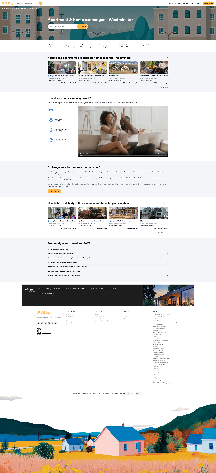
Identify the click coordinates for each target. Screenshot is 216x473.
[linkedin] (49, 323)
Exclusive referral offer (158, 316)
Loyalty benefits (157, 385)
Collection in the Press (158, 352)
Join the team (69, 316)
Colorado (24, 8)
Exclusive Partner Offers (159, 364)
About (67, 314)
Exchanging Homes (158, 350)
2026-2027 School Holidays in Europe (163, 383)
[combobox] (29, 3)
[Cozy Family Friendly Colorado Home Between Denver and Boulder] (62, 72)
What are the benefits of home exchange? (60, 253)
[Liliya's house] (154, 218)
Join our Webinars (157, 320)
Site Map (122, 393)
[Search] (40, 3)
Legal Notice (114, 393)
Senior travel (156, 379)
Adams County (34, 8)
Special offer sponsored (159, 360)
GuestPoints (98, 318)
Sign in (199, 3)
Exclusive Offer (157, 370)
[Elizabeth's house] (123, 72)
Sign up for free (208, 3)
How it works (156, 366)
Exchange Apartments (158, 344)
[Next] (167, 58)
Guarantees (98, 323)
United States (15, 8)
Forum (125, 316)
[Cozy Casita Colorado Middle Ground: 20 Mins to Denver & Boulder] (92, 72)
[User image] (73, 71)
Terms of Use (76, 393)
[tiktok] (45, 323)
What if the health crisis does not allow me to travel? (64, 271)
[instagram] (42, 323)
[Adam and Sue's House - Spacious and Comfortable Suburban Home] (123, 218)
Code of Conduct (86, 393)
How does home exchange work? (58, 249)
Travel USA (155, 336)
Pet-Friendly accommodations (161, 340)
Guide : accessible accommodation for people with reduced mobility (165, 323)
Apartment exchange (158, 381)
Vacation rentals (157, 318)
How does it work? (188, 3)
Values (96, 314)
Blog (67, 318)
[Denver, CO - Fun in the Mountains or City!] (154, 72)
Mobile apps (69, 320)
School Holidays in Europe (159, 326)
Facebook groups (157, 334)
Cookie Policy (105, 393)
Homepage (5, 8)
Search (83, 26)
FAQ (125, 314)
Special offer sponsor (158, 348)
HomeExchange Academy (160, 332)
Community (69, 323)
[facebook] (38, 323)
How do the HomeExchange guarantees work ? (62, 262)
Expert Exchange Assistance (160, 362)
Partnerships (156, 375)
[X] (52, 323)
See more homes (163, 87)
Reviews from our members (160, 328)
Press (67, 325)
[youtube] (55, 323)
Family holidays (157, 377)
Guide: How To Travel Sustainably (161, 314)
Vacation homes (157, 346)
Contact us (127, 318)
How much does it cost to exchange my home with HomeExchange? (69, 258)
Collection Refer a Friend (159, 354)
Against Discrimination (158, 330)
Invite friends (98, 325)
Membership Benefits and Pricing (161, 358)
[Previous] (164, 58)
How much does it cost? (174, 3)
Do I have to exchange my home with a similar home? (64, 275)
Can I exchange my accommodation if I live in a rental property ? (67, 267)
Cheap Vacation (157, 338)
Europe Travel (156, 342)
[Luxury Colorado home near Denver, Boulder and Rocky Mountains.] (62, 218)
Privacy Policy (96, 393)
